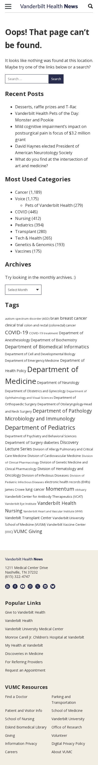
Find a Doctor (16, 696)
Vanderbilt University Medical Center (34, 628)
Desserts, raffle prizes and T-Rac (45, 107)
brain (55, 318)
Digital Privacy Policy (68, 743)
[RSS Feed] (7, 586)
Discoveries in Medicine (24, 653)
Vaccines (23, 251)
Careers (11, 751)
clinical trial (14, 325)
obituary (80, 489)
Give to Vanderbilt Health (25, 612)
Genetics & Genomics (34, 244)
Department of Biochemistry (54, 340)
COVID (21, 212)
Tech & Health (28, 238)
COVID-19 (16, 332)
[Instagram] (30, 586)
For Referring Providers (24, 661)
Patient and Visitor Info (23, 710)
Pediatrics (24, 225)
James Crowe (15, 489)
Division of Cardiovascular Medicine (54, 455)
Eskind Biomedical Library (25, 727)
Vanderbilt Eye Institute (20, 504)
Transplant (25, 231)
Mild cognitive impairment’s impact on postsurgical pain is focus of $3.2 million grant (52, 133)
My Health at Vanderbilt (24, 645)
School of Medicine (67, 710)
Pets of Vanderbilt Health (49, 205)
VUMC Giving (28, 531)
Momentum (60, 488)
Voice (20, 199)
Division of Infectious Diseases (45, 475)
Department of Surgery (24, 442)
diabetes (51, 442)
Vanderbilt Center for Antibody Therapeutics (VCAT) (44, 496)
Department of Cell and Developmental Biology (40, 354)
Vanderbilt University (68, 718)
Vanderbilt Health (19, 620)
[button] (8, 6)
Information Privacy (21, 743)
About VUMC (62, 751)
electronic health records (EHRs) (67, 482)
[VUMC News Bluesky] (52, 586)
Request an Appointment (25, 670)
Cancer (21, 192)
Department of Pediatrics (40, 427)
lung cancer (35, 489)
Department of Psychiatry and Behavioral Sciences (40, 436)
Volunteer (59, 735)
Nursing (23, 218)
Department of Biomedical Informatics (47, 347)
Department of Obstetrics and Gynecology (35, 391)
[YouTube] (22, 586)
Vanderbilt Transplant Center (28, 517)
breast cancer (73, 318)
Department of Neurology (58, 382)
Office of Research (67, 727)
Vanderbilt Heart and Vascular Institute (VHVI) (52, 511)
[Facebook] (15, 586)
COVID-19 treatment (43, 333)
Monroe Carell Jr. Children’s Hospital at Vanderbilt (44, 637)
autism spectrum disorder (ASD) (27, 318)
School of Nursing (19, 718)
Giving (10, 735)
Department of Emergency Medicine (32, 360)
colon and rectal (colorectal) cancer (50, 325)
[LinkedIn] (45, 586)
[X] (37, 586)
